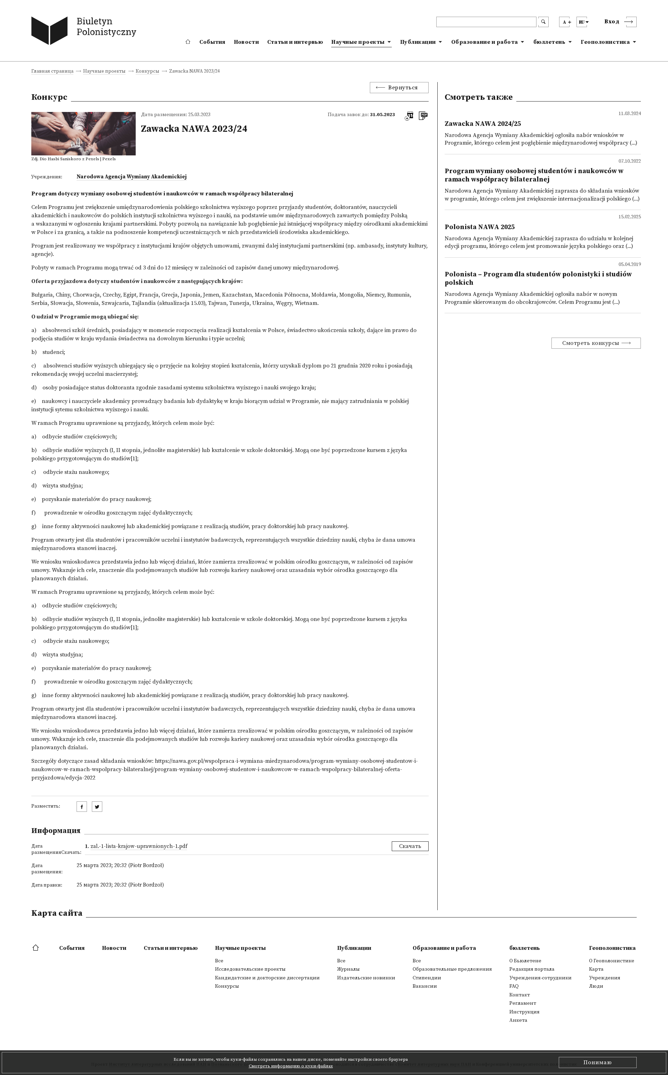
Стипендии (427, 978)
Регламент (522, 1003)
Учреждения (604, 978)
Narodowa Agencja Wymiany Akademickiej (132, 176)
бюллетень (549, 42)
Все (219, 961)
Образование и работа (484, 42)
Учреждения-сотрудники (540, 978)
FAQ (514, 986)
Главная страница (52, 71)
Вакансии (425, 986)
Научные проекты (358, 42)
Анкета (518, 1020)
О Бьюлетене (525, 961)
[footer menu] (36, 948)
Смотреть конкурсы (590, 343)
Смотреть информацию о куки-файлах (291, 1066)
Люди (596, 986)
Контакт (519, 995)
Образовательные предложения (452, 969)
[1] (133, 458)
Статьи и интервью (295, 42)
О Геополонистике (611, 961)
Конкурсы (147, 71)
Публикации (418, 42)
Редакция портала (532, 969)
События (212, 42)
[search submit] (543, 22)
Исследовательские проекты (250, 969)
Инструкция (524, 1012)
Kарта (596, 969)
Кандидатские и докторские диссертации (267, 978)
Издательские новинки (366, 978)
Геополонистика (605, 42)
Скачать (410, 846)
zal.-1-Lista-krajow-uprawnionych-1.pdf (138, 846)
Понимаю (597, 1062)
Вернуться (403, 87)
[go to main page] (85, 32)
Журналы (348, 969)
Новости (246, 42)
